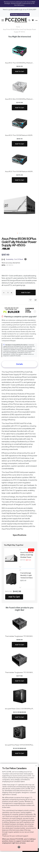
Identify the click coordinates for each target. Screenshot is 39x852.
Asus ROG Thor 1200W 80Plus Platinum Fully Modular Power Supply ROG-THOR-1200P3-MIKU (19, 63)
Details (19, 364)
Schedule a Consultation (20, 14)
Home (18, 27)
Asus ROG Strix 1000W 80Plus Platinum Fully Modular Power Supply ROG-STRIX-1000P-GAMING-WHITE (19, 99)
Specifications (19, 535)
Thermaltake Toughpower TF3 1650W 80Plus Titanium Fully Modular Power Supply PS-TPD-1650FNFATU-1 (19, 636)
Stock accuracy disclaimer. (11, 263)
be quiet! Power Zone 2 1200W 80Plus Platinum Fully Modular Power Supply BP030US (19, 709)
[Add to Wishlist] (30, 300)
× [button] (36, 765)
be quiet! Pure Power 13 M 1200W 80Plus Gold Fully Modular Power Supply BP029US (19, 745)
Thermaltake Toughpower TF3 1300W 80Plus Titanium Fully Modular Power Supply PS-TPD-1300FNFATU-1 (19, 672)
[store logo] (16, 20)
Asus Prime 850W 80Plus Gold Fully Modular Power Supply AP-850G (26, 554)
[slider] (19, 3)
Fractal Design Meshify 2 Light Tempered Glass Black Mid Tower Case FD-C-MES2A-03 (26, 575)
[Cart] (33, 20)
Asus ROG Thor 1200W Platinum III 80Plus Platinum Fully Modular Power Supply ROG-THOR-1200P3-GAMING (19, 135)
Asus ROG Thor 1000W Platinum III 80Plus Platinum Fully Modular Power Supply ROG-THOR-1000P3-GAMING (19, 171)
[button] (18, 233)
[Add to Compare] (35, 300)
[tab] (19, 364)
